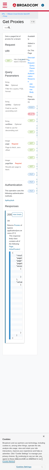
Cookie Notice (9, 461)
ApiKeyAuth (9, 200)
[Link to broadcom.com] (25, 5)
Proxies (17, 225)
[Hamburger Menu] (5, 3)
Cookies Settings (24, 467)
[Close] (43, 436)
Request (31, 63)
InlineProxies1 (14, 249)
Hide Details (17, 214)
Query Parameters (32, 68)
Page (11, 246)
